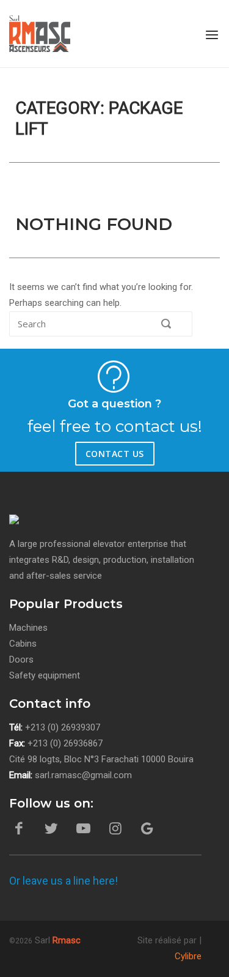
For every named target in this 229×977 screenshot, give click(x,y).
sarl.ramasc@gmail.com (83, 775)
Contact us (114, 453)
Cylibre (188, 956)
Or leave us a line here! (63, 880)
